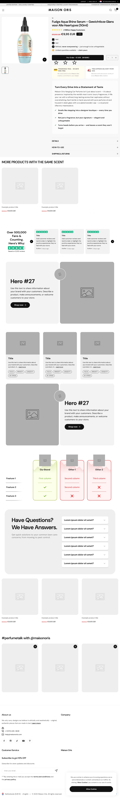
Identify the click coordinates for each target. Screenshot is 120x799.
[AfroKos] (60, 10)
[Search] (110, 10)
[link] (20, 186)
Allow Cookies (91, 789)
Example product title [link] (10, 207)
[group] (25, 40)
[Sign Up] (56, 771)
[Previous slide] (31, 241)
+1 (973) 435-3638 (12, 731)
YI (52, 18)
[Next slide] (112, 241)
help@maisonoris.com (13, 734)
